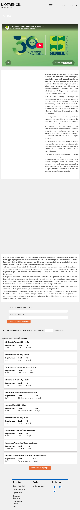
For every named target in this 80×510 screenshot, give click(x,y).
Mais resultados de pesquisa (40, 468)
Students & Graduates (16, 497)
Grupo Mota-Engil (19, 486)
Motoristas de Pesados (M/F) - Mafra (17, 380)
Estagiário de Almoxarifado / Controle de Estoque (21, 443)
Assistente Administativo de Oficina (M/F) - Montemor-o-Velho (25, 456)
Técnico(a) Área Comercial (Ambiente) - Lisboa (20, 367)
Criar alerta (60, 330)
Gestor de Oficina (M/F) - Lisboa (15, 405)
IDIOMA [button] (64, 5)
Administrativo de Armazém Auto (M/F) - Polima (21, 392)
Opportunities (17, 493)
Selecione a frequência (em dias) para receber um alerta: (23, 330)
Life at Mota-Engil (19, 489)
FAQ (14, 507)
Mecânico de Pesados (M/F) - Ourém (17, 342)
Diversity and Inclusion (17, 502)
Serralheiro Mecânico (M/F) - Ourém (17, 355)
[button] (40, 6)
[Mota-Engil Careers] (11, 5)
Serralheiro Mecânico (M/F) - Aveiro (16, 418)
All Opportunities (38, 486)
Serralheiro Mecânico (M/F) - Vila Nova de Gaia (20, 430)
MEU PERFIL (74, 5)
